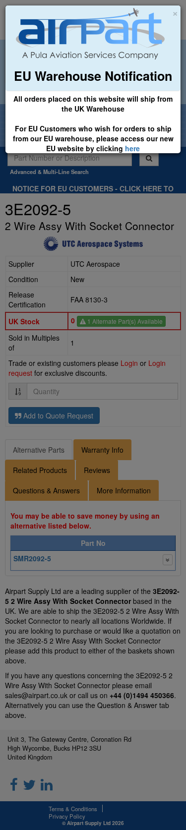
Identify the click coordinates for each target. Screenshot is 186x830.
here (132, 148)
